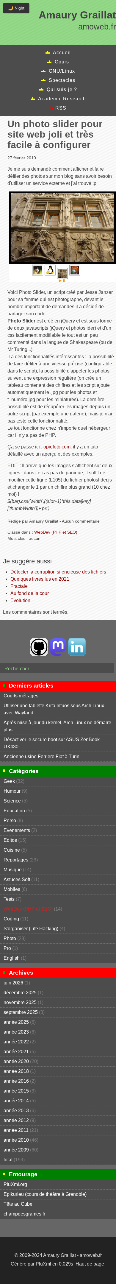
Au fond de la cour (29, 593)
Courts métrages (21, 695)
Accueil (62, 52)
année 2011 (16, 1130)
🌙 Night (16, 8)
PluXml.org (15, 1184)
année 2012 (16, 1120)
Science (12, 800)
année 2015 (16, 1090)
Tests (9, 899)
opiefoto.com (56, 446)
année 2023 (16, 1031)
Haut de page (90, 1263)
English (12, 958)
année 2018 (16, 1071)
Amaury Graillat (77, 15)
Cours (62, 61)
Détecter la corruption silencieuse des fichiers (58, 571)
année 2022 (16, 1041)
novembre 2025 (20, 1002)
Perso (10, 820)
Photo (10, 938)
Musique (13, 869)
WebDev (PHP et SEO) (55, 532)
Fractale (19, 586)
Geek (9, 781)
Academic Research (62, 98)
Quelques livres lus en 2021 (39, 579)
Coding (11, 918)
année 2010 (16, 1140)
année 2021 (16, 1051)
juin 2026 (13, 982)
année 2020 (16, 1061)
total (9, 1159)
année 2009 (16, 1149)
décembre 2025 (20, 992)
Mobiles (12, 889)
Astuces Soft (17, 879)
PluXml (43, 1263)
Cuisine (12, 850)
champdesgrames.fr (24, 1213)
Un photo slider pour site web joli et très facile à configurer (54, 134)
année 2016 (16, 1081)
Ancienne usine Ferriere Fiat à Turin (41, 756)
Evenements (17, 830)
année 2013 (16, 1110)
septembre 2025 (21, 1012)
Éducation (14, 810)
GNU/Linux (62, 71)
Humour (12, 791)
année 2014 (16, 1100)
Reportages (16, 859)
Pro (7, 948)
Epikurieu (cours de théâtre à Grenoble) (45, 1194)
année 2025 (16, 1022)
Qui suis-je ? (62, 89)
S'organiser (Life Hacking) (31, 928)
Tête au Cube (18, 1204)
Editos (10, 840)
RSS (60, 107)
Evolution (20, 600)
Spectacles (62, 80)
